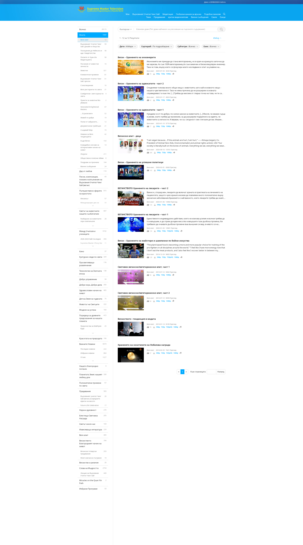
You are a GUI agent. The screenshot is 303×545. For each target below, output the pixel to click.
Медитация (168, 14)
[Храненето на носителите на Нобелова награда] (131, 355)
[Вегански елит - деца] (131, 146)
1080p (168, 74)
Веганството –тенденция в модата (137, 318)
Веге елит (150, 71)
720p (163, 74)
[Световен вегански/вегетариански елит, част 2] (131, 303)
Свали (214, 17)
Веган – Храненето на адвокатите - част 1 (141, 109)
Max (127, 14)
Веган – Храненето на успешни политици (140, 162)
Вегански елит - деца (129, 136)
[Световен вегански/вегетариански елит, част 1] (131, 277)
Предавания (159, 17)
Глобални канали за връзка (188, 14)
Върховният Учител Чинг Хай (146, 14)
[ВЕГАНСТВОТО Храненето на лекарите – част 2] (131, 198)
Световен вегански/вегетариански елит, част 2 (144, 292)
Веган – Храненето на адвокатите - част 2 (141, 83)
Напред (220, 372)
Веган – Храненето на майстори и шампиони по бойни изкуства (153, 240)
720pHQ (170, 231)
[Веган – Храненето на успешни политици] (131, 172)
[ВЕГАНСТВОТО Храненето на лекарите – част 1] (131, 224)
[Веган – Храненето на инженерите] (131, 67)
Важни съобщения (199, 17)
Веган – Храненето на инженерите (137, 57)
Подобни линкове (212, 14)
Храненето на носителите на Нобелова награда (144, 344)
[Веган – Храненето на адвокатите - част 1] (131, 119)
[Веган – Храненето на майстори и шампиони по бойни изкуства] (131, 250)
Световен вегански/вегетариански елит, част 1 (144, 266)
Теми (148, 17)
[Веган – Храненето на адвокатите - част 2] (131, 93)
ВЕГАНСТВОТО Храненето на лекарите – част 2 (143, 188)
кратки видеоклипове (178, 17)
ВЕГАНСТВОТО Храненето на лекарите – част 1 (143, 214)
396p (158, 74)
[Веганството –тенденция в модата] (131, 329)
